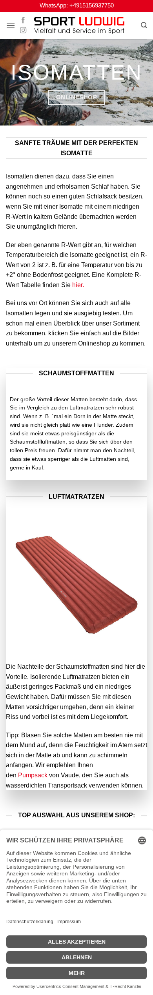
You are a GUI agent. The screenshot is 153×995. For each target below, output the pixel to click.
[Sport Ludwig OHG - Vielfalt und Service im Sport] (79, 25)
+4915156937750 (91, 5)
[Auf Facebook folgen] (23, 20)
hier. (78, 285)
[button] (10, 25)
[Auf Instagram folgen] (23, 30)
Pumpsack (32, 775)
